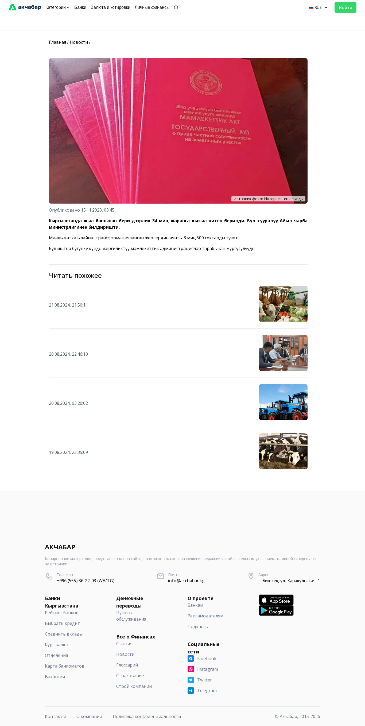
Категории (55, 7)
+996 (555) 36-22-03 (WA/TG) (85, 581)
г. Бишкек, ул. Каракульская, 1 (289, 581)
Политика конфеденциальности (147, 716)
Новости (79, 42)
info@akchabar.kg (186, 581)
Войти (345, 7)
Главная (57, 42)
